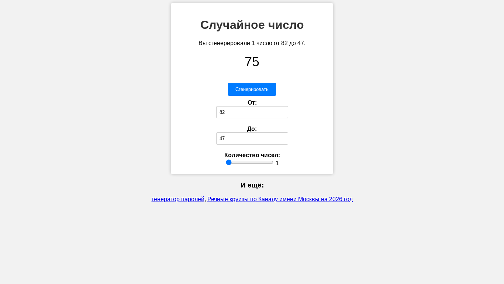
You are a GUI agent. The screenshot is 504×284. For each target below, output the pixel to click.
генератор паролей (178, 199)
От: (252, 102)
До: (252, 129)
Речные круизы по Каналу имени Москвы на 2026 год (280, 199)
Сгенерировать (252, 89)
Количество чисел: (252, 155)
